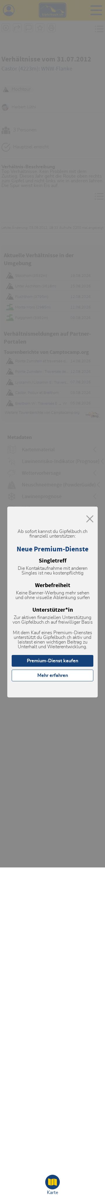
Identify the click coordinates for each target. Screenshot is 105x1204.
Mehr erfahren (52, 675)
